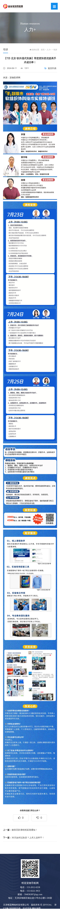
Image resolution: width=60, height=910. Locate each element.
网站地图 (36, 908)
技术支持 (27, 908)
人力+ (49, 50)
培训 (55, 50)
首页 (43, 50)
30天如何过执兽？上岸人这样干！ (23, 837)
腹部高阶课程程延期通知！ (20, 829)
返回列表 (52, 68)
